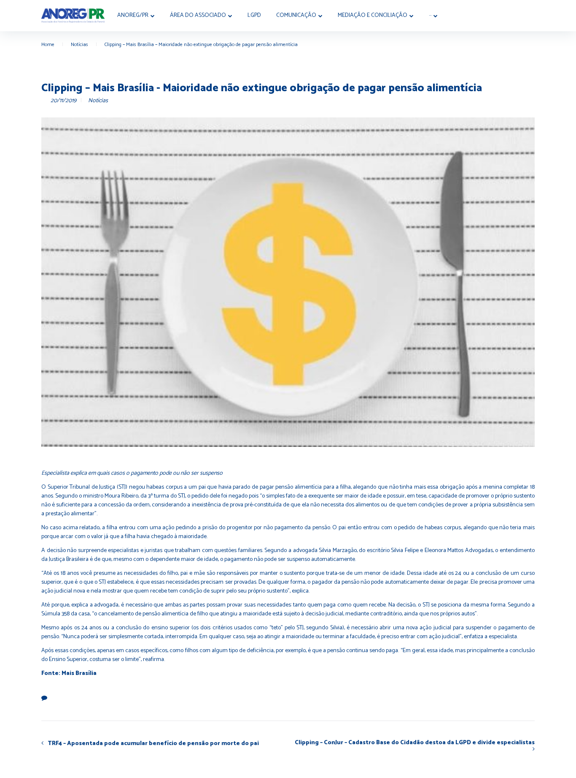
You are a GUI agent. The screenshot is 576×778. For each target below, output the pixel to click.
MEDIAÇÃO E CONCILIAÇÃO (372, 15)
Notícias (79, 45)
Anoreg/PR (132, 15)
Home (47, 45)
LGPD (254, 15)
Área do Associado (198, 15)
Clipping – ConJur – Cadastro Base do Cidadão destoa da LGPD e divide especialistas (415, 744)
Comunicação (296, 15)
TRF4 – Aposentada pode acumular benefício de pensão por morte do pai (153, 743)
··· (430, 15)
